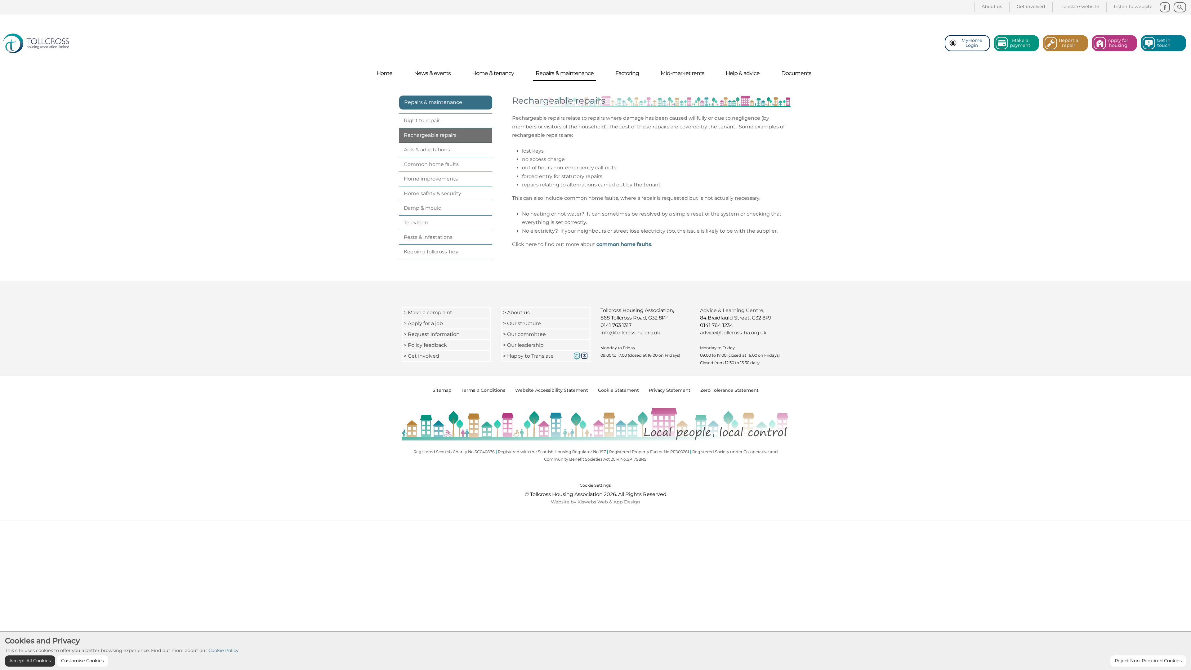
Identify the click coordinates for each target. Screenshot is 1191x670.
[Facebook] (1165, 7)
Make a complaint (430, 312)
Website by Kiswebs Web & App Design (595, 502)
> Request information (432, 334)
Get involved (423, 356)
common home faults (623, 244)
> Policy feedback (426, 345)
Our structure (524, 323)
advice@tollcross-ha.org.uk (733, 333)
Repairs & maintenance (433, 102)
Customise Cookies (82, 660)
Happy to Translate (530, 356)
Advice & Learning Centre (731, 310)
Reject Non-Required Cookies (1148, 660)
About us (518, 312)
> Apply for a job (423, 323)
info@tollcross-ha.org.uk (630, 333)
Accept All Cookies (30, 660)
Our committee (526, 334)
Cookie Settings (595, 485)
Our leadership (526, 345)
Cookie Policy (223, 650)
